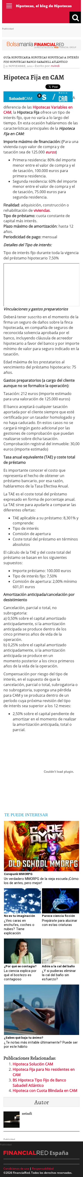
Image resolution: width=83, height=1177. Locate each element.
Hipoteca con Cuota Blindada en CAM (45, 1090)
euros (51, 152)
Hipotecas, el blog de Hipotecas (44, 5)
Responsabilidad (42, 1168)
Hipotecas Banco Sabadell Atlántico (39, 61)
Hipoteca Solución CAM (33, 1064)
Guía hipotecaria (16, 57)
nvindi (55, 66)
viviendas (42, 210)
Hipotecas (39, 57)
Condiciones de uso (16, 1168)
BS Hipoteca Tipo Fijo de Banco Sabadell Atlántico (39, 1083)
